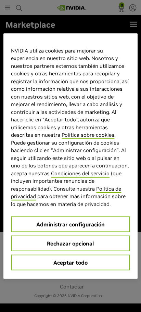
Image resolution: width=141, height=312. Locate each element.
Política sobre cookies (88, 135)
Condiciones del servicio (80, 173)
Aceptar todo (70, 262)
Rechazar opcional (70, 243)
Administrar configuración (70, 224)
